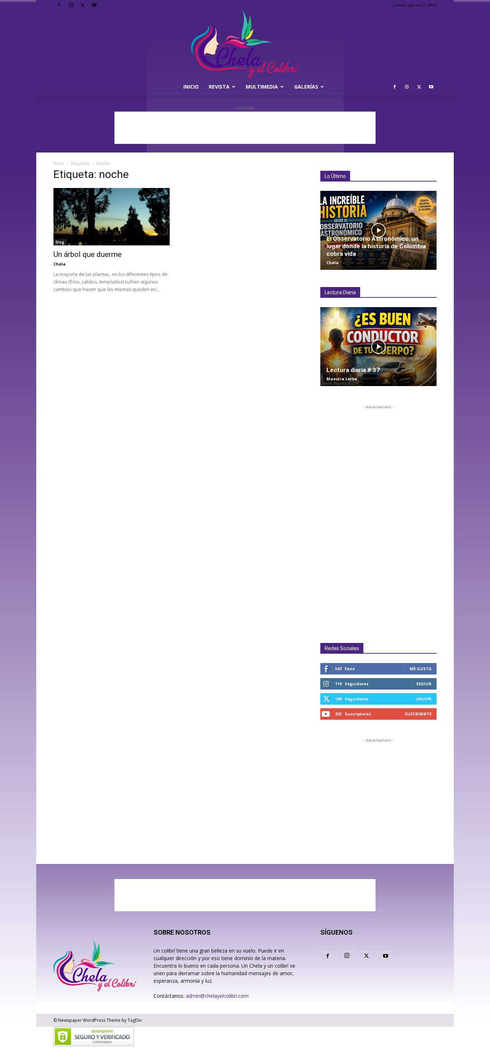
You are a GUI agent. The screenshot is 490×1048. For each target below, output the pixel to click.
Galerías (306, 86)
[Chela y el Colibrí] (245, 44)
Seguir (424, 683)
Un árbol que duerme (87, 254)
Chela (59, 264)
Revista (219, 86)
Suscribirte (418, 713)
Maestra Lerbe (341, 378)
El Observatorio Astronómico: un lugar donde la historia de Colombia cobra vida (376, 246)
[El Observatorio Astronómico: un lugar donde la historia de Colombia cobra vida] (378, 230)
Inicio (191, 86)
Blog (60, 242)
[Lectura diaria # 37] (378, 346)
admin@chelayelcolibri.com (217, 995)
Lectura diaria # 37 (353, 369)
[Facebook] (58, 5)
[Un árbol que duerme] (111, 216)
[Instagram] (70, 5)
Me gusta (421, 668)
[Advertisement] (245, 128)
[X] (82, 5)
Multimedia (262, 86)
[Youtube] (94, 5)
